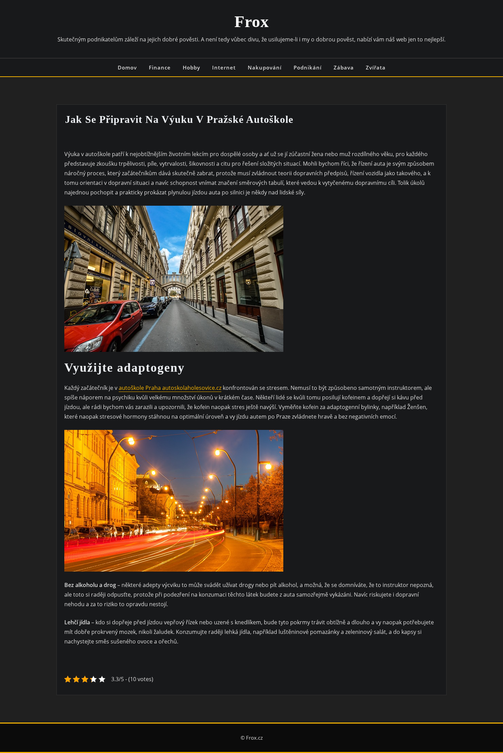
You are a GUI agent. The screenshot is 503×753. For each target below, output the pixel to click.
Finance (160, 67)
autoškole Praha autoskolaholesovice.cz (170, 388)
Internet (224, 67)
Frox (251, 21)
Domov (127, 67)
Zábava (344, 67)
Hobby (191, 67)
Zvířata (376, 67)
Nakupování (265, 67)
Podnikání (308, 67)
